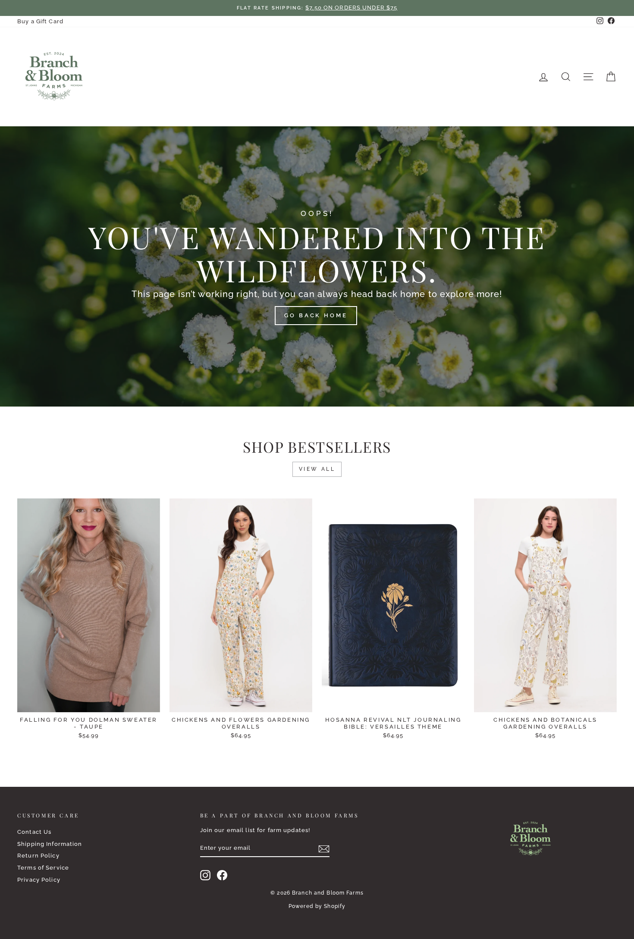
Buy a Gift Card (40, 21)
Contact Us (34, 832)
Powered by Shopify (317, 906)
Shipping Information (49, 844)
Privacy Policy (38, 879)
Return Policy (38, 855)
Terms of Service (43, 867)
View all (317, 469)
